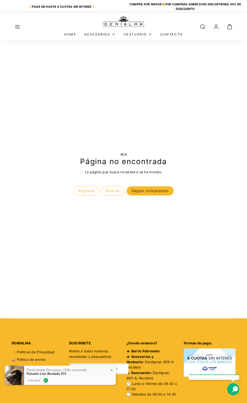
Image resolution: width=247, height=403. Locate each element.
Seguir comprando (150, 190)
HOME (70, 34)
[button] (17, 27)
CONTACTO (171, 34)
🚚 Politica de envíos (29, 359)
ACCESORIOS (97, 34)
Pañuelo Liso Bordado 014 (46, 371)
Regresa (86, 190)
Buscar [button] (113, 190)
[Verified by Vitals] (46, 378)
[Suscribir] (116, 368)
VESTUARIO (135, 34)
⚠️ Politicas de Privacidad (33, 352)
